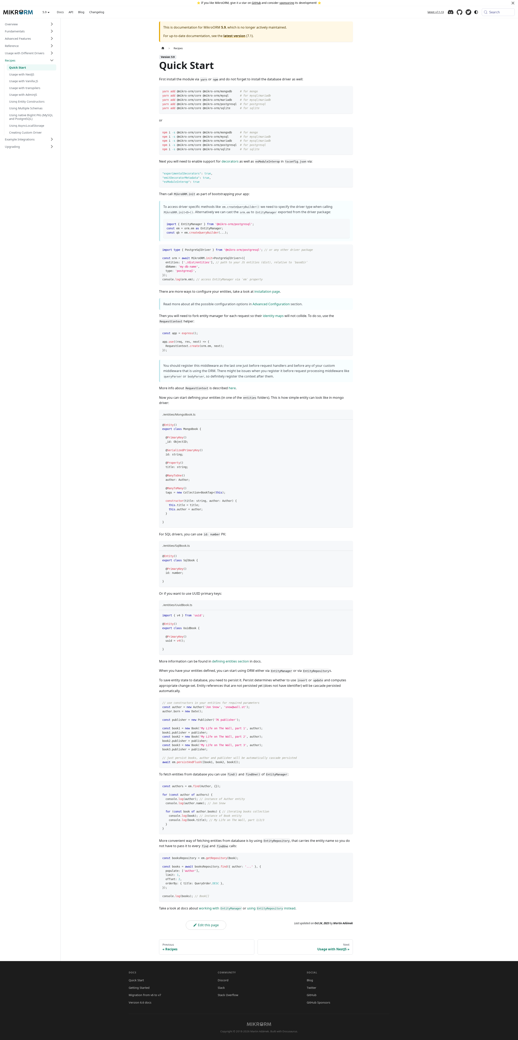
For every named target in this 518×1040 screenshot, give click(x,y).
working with (220, 908)
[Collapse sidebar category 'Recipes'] (51, 60)
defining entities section (230, 661)
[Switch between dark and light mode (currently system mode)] (476, 12)
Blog (81, 12)
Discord (450, 12)
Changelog (96, 12)
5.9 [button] (44, 12)
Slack (221, 988)
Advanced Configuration (271, 304)
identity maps (273, 316)
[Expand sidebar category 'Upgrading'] (51, 146)
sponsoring (286, 3)
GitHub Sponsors (318, 1002)
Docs (60, 12)
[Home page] (163, 48)
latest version (234, 36)
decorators (230, 161)
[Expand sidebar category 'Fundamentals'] (51, 31)
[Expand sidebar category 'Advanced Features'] (51, 38)
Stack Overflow (228, 995)
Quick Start (136, 980)
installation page (267, 291)
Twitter (468, 12)
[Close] (513, 3)
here (232, 388)
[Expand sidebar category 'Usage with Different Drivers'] (51, 53)
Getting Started (139, 988)
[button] (29, 24)
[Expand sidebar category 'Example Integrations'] (51, 139)
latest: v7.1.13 (436, 12)
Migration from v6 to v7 (145, 995)
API (71, 12)
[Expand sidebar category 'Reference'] (51, 46)
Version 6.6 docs (140, 1002)
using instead (271, 908)
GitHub (256, 3)
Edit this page (208, 925)
